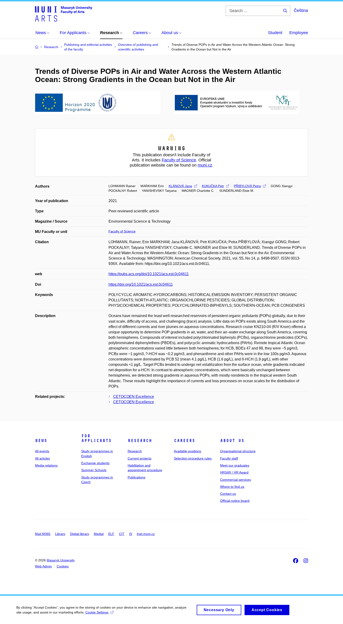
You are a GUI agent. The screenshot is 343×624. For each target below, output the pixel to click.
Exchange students (95, 463)
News (41, 440)
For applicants (96, 438)
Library (60, 534)
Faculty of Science (179, 160)
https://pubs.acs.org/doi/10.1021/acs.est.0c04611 (148, 274)
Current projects (139, 458)
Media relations (46, 465)
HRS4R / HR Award (234, 472)
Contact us (228, 494)
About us (232, 440)
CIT (121, 534)
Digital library (79, 534)
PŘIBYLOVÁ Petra (247, 186)
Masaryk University (61, 560)
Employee (298, 32)
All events (42, 451)
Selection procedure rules (193, 458)
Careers (184, 440)
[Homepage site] (63, 13)
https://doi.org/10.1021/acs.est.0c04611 (140, 284)
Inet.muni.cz (146, 534)
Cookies (63, 566)
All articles (42, 458)
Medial (99, 534)
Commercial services (235, 479)
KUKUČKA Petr (213, 186)
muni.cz (205, 165)
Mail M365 (42, 534)
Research (140, 440)
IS (130, 534)
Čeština (301, 10)
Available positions (187, 451)
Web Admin (43, 566)
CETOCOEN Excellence (133, 397)
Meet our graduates (234, 465)
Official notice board (234, 501)
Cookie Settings (96, 612)
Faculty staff (229, 458)
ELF (111, 534)
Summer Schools (93, 470)
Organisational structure (238, 451)
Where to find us (232, 487)
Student (275, 32)
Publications (136, 477)
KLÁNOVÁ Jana (180, 186)
